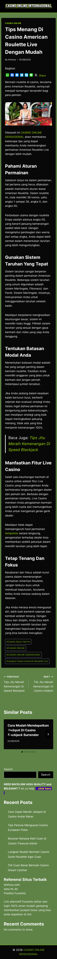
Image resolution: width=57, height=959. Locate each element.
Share (42, 75)
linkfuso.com (12, 884)
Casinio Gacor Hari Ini (18, 641)
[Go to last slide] (8, 734)
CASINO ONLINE (13, 23)
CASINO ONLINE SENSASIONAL (23, 654)
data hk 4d (11, 889)
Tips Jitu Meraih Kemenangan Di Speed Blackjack (29, 443)
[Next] (48, 734)
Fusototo (27, 901)
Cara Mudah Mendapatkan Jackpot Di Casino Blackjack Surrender (28, 730)
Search (8, 769)
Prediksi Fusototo (15, 893)
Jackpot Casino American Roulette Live (27, 661)
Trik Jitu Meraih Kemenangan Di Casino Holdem (43, 683)
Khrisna (12, 59)
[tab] (22, 752)
